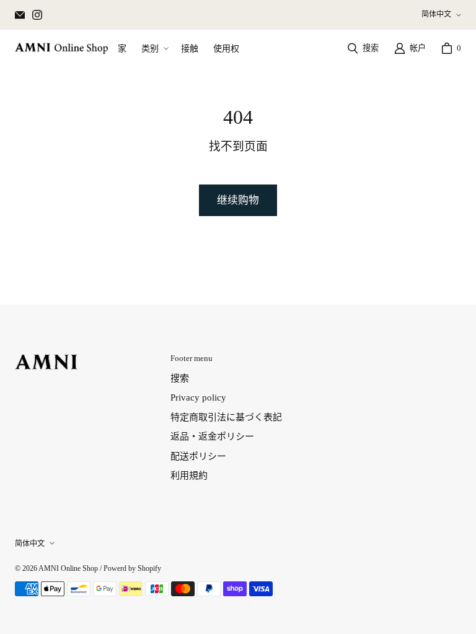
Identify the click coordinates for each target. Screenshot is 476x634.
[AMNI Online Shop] (61, 48)
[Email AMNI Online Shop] (20, 15)
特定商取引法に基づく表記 (226, 417)
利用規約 (189, 475)
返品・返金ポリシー (212, 436)
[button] (154, 48)
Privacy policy (198, 397)
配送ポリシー (198, 456)
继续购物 (238, 200)
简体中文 (436, 14)
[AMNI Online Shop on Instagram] (37, 15)
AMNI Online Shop (68, 568)
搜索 (179, 378)
